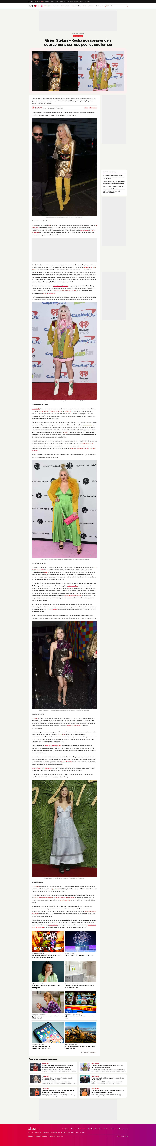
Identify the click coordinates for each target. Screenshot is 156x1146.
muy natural (53, 925)
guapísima (55, 889)
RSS (62, 1136)
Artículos (56, 5)
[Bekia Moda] (35, 5)
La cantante (36, 409)
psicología (71, 1132)
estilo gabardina (72, 586)
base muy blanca (87, 443)
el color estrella (65, 900)
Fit (85, 1)
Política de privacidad (42, 1136)
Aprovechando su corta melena (42, 768)
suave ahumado (66, 762)
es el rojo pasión (53, 609)
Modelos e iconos (122, 1129)
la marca (46, 572)
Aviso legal (31, 1136)
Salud (71, 1)
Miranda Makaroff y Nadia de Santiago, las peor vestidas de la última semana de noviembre (57, 1066)
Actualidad (37, 1)
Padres (56, 1)
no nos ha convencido (74, 725)
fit (80, 1132)
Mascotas (66, 1)
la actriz (65, 432)
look (49, 225)
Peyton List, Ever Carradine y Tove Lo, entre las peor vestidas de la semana (57, 1079)
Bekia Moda (75, 33)
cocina (45, 1132)
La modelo (61, 734)
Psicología (76, 1)
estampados (87, 425)
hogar (76, 1132)
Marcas (98, 5)
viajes (83, 1132)
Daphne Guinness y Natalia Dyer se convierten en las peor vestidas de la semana (107, 1091)
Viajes (88, 1)
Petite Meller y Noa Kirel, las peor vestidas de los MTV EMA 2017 (107, 1079)
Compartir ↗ (93, 107)
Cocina (52, 1)
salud (65, 1132)
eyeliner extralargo (49, 293)
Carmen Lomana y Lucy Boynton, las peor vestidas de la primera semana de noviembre (58, 1091)
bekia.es (30, 1132)
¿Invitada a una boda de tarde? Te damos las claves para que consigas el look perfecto (114, 176)
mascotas (60, 1132)
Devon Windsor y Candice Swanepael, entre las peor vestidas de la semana (107, 1066)
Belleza (47, 1)
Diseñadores (65, 5)
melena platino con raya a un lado (65, 291)
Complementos (75, 5)
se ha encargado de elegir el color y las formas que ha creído (55, 897)
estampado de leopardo (73, 595)
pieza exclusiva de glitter (53, 745)
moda (35, 1132)
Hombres (91, 5)
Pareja (61, 1)
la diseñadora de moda (60, 286)
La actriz (35, 718)
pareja (55, 1132)
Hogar (81, 1)
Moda (42, 1)
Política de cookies (54, 1136)
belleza (40, 1132)
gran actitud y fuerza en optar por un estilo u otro (56, 411)
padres (50, 1132)
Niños (84, 5)
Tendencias (47, 5)
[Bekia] (30, 1)
